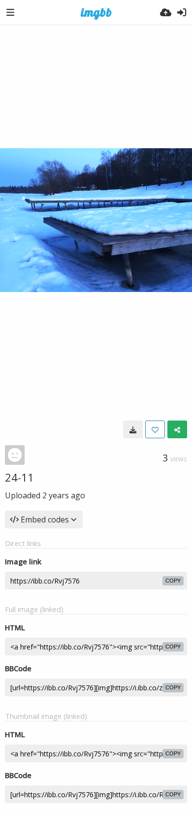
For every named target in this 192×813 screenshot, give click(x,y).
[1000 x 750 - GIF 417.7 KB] (133, 429)
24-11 (19, 477)
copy (173, 581)
